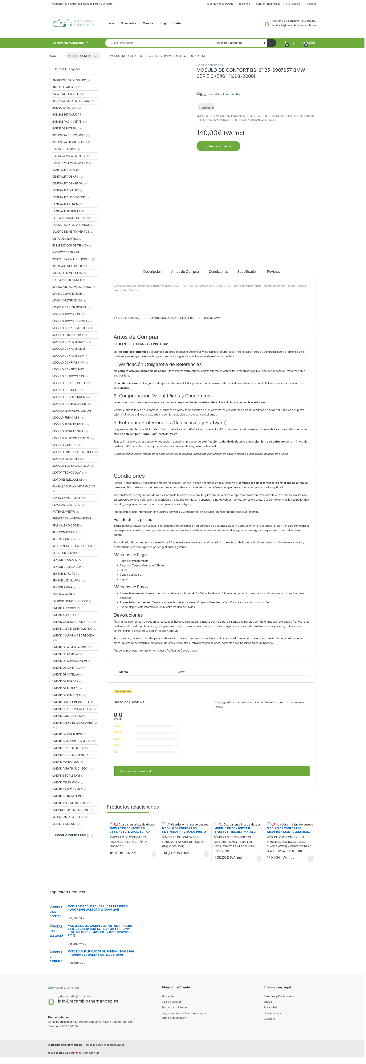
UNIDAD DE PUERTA (67, 688)
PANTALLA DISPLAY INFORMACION (73, 489)
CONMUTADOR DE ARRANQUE (73, 224)
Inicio (110, 23)
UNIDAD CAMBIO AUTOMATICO (74, 621)
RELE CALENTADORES (68, 525)
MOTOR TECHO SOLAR (69, 472)
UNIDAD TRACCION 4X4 (69, 789)
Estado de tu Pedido (221, 3)
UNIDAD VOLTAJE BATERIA (71, 803)
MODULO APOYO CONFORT (72, 321)
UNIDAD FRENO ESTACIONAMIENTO (74, 725)
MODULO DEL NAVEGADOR (71, 403)
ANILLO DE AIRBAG (66, 87)
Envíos (268, 1001)
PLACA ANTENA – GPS (68, 504)
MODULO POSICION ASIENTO (73, 438)
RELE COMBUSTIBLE (66, 532)
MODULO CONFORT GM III (70, 348)
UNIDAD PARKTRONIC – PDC (73, 768)
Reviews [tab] (273, 272)
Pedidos (311, 3)
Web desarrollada (59, 1052)
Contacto (179, 23)
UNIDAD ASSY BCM (66, 608)
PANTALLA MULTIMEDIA (69, 497)
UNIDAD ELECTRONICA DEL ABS (74, 709)
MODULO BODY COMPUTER (72, 328)
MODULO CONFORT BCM (71, 341)
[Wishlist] (294, 43)
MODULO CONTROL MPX (70, 369)
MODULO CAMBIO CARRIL (70, 335)
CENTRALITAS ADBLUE (68, 211)
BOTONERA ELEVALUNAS (71, 142)
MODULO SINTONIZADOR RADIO (75, 452)
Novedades (128, 23)
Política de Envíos (184, 607)
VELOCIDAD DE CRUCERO (70, 816)
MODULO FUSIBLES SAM (70, 431)
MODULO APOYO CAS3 (69, 314)
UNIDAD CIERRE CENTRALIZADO (74, 628)
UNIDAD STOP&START (68, 775)
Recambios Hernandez (66, 1044)
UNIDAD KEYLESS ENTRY (70, 748)
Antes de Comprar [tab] (185, 272)
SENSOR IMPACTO (66, 573)
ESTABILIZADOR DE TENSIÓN (72, 245)
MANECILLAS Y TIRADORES (71, 307)
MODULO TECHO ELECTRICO (73, 465)
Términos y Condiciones (183, 511)
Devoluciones (272, 1013)
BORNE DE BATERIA (67, 128)
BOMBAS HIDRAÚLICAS (68, 114)
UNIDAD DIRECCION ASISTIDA (73, 702)
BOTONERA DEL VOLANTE (71, 135)
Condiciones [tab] (218, 272)
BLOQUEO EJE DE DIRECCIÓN (73, 100)
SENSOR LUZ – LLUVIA (68, 580)
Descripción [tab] (152, 272)
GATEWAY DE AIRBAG (67, 252)
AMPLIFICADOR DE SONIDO (71, 80)
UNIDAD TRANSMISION (68, 796)
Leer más (310, 858)
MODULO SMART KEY (68, 458)
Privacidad (270, 1007)
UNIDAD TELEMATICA (67, 782)
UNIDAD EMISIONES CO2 (69, 715)
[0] (285, 43)
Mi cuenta (294, 3)
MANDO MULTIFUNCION (69, 300)
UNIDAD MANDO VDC (67, 761)
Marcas (148, 23)
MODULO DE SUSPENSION (71, 397)
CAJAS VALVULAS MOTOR (70, 156)
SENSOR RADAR (64, 587)
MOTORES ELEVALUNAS (69, 479)
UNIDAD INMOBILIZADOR (69, 734)
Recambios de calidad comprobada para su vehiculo (82, 3)
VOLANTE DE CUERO (67, 823)
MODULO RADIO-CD (66, 445)
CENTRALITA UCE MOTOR (71, 197)
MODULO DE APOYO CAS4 (70, 376)
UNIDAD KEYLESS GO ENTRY (71, 754)
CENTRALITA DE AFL (66, 169)
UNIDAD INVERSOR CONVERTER (74, 741)
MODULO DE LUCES (67, 390)
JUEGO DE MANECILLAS (69, 272)
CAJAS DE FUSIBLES (67, 149)
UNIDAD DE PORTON (67, 681)
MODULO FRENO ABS (68, 417)
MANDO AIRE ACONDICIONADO (74, 286)
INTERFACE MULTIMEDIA (70, 266)
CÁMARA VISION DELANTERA (72, 162)
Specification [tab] (247, 272)
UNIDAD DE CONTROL (68, 667)
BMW (217, 317)
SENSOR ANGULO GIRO (69, 559)
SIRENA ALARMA (64, 594)
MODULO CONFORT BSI (83, 55)
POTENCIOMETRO (65, 511)
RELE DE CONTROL (66, 539)
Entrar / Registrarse (269, 3)
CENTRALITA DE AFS (67, 176)
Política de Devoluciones (182, 650)
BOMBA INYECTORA (66, 107)
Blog (163, 23)
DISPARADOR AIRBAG (67, 238)
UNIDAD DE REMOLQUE (69, 695)
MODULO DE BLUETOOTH (71, 383)
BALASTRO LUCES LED (68, 94)
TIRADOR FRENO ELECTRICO (71, 601)
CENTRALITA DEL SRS (67, 190)
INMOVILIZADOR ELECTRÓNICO (73, 259)
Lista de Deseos (171, 1001)
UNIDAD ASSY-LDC (65, 615)
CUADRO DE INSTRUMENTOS (72, 231)
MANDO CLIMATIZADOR (69, 293)
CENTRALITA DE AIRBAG (70, 183)
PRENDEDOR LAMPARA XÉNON (73, 518)
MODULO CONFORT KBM (70, 355)
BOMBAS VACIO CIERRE (69, 121)
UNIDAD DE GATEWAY (68, 674)
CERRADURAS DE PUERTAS (71, 217)
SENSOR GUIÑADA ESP (68, 566)
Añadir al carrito (220, 146)
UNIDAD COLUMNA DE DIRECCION (73, 638)
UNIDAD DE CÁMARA (67, 654)
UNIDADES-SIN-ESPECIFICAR (72, 809)
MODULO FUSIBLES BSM (70, 424)
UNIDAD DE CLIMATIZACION (72, 660)
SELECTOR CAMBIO (66, 552)
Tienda (246, 3)
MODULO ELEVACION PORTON (73, 410)
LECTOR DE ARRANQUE (69, 280)
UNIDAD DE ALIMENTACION (71, 647)
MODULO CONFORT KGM (70, 362)
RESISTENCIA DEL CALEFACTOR (74, 546)
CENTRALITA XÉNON (67, 204)
